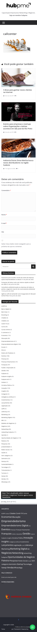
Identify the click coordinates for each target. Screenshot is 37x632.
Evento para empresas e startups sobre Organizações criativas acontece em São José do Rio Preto (17, 126)
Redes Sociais (5, 450)
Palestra (3, 441)
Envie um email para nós (8, 577)
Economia (4, 335)
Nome (4, 215)
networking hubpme (7, 432)
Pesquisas (4, 444)
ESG (2, 350)
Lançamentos (5, 403)
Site (2, 232)
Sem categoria (5, 455)
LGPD (3, 408)
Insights (3, 391)
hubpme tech (5, 379)
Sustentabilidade (6, 464)
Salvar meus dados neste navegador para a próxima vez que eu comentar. (16, 245)
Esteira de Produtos (7, 353)
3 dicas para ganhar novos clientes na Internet (17, 91)
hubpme (4, 373)
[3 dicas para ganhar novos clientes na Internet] (18, 69)
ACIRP (3, 306)
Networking (4, 429)
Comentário (6, 190)
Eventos (3, 356)
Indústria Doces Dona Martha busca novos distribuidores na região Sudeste (18, 162)
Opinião (3, 435)
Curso (3, 326)
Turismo (3, 473)
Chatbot (3, 318)
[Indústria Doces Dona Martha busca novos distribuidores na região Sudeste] (18, 140)
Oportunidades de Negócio (9, 438)
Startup (3, 461)
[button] (32, 627)
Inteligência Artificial (7, 397)
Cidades (3, 321)
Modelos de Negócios (7, 423)
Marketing (4, 414)
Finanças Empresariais (8, 362)
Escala (3, 347)
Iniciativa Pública (6, 385)
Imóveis (3, 382)
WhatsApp (4, 482)
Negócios (4, 426)
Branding (4, 315)
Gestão (3, 370)
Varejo (3, 476)
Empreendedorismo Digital (9, 344)
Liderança (4, 411)
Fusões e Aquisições (7, 367)
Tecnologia (4, 467)
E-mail (4, 223)
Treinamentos (5, 470)
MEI (2, 420)
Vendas (3, 479)
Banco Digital (5, 309)
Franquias (4, 365)
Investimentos (5, 400)
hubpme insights (6, 376)
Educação (4, 338)
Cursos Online (5, 329)
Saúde (3, 452)
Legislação (4, 406)
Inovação (4, 388)
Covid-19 (4, 324)
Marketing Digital (6, 417)
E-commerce (5, 332)
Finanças (4, 359)
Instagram (4, 394)
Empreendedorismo (7, 341)
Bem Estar (4, 312)
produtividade (5, 447)
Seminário (4, 458)
